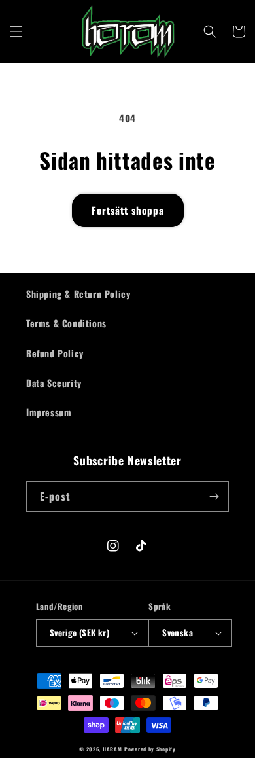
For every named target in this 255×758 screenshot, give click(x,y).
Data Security (54, 382)
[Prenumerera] (213, 496)
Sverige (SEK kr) (79, 632)
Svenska (177, 632)
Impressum (48, 412)
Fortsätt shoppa (128, 210)
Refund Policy (55, 353)
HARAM (112, 749)
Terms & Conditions (66, 323)
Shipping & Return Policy (78, 293)
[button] (16, 31)
